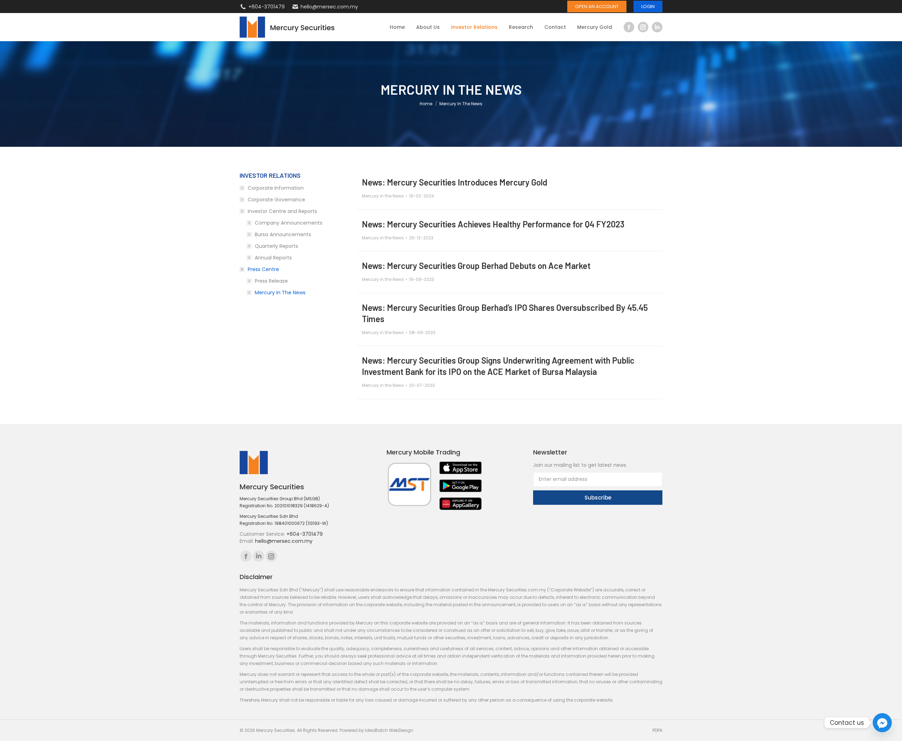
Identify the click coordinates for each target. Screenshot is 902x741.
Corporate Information (276, 187)
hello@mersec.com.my (329, 6)
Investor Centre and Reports (282, 211)
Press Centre (263, 269)
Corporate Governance (276, 199)
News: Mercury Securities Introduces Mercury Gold (454, 182)
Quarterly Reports (276, 246)
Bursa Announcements (283, 234)
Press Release (271, 280)
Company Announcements (288, 222)
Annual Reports (273, 257)
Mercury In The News (280, 292)
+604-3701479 (266, 6)
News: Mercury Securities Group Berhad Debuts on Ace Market (476, 265)
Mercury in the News (383, 196)
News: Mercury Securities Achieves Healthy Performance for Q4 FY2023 (493, 224)
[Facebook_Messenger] (882, 722)
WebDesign (401, 730)
